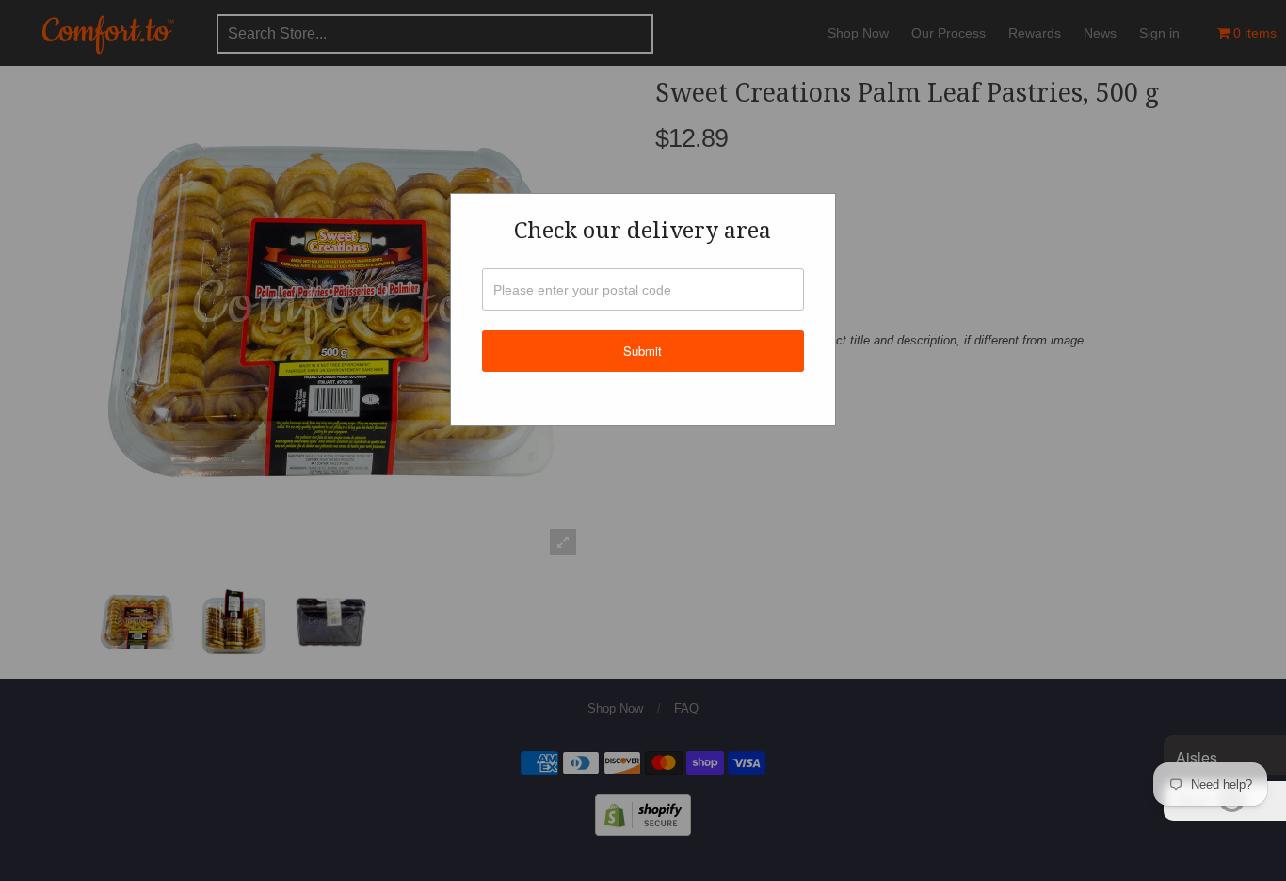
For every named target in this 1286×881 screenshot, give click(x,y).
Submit (642, 351)
